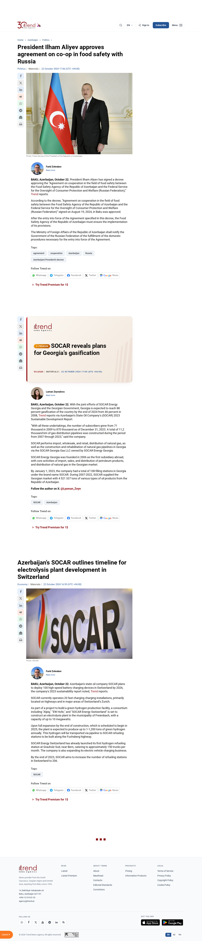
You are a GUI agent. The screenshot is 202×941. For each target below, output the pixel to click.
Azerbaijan (73, 253)
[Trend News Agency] (28, 869)
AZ (174, 935)
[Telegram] (49, 922)
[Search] (121, 25)
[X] (36, 922)
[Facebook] (29, 922)
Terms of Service (165, 871)
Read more (50, 170)
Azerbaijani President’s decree (48, 259)
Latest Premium (69, 875)
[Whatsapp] (22, 922)
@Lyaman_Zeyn (71, 488)
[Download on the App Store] (150, 922)
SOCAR (36, 502)
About (96, 871)
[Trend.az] (29, 25)
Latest (64, 871)
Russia (88, 253)
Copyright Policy (165, 880)
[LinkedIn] (56, 922)
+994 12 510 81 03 (27, 897)
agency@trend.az (26, 901)
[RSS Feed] (63, 922)
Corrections (99, 889)
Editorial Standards (102, 885)
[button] (21, 76)
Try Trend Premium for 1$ (51, 284)
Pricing (128, 871)
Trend (34, 194)
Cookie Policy (163, 885)
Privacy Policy (164, 875)
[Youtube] (42, 922)
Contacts (97, 880)
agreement (38, 253)
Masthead (98, 875)
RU (180, 935)
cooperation (56, 253)
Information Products (135, 875)
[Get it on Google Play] (172, 922)
